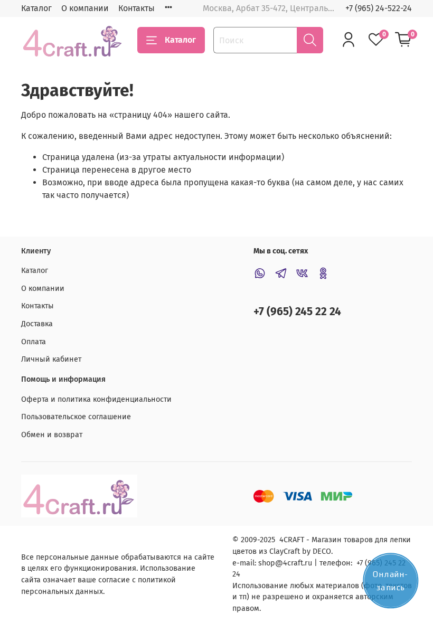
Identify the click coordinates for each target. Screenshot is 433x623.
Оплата (33, 341)
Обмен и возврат (51, 434)
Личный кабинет (51, 359)
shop (266, 563)
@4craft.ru (293, 563)
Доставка (37, 323)
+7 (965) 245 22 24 (297, 311)
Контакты (136, 8)
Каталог (36, 8)
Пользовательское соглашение (76, 416)
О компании (85, 8)
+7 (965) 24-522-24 (378, 8)
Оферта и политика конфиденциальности (96, 399)
